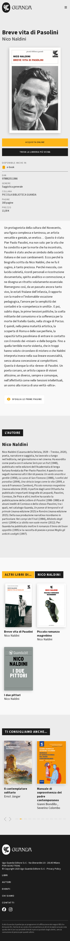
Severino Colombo (48, 808)
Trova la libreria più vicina (35, 152)
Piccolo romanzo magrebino (48, 634)
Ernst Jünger (12, 796)
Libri (5, 875)
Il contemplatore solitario (15, 791)
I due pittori (12, 695)
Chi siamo (8, 896)
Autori (6, 882)
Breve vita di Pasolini (18, 632)
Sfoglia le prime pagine (27, 399)
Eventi (6, 889)
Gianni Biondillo (47, 804)
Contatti (8, 902)
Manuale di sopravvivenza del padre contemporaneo (49, 795)
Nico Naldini (14, 39)
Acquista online (35, 142)
